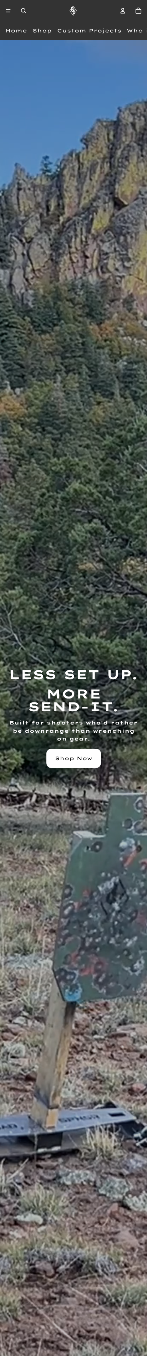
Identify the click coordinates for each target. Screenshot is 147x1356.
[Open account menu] (123, 11)
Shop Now (73, 758)
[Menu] (8, 10)
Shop (42, 30)
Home (16, 30)
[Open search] (23, 11)
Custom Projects (89, 30)
